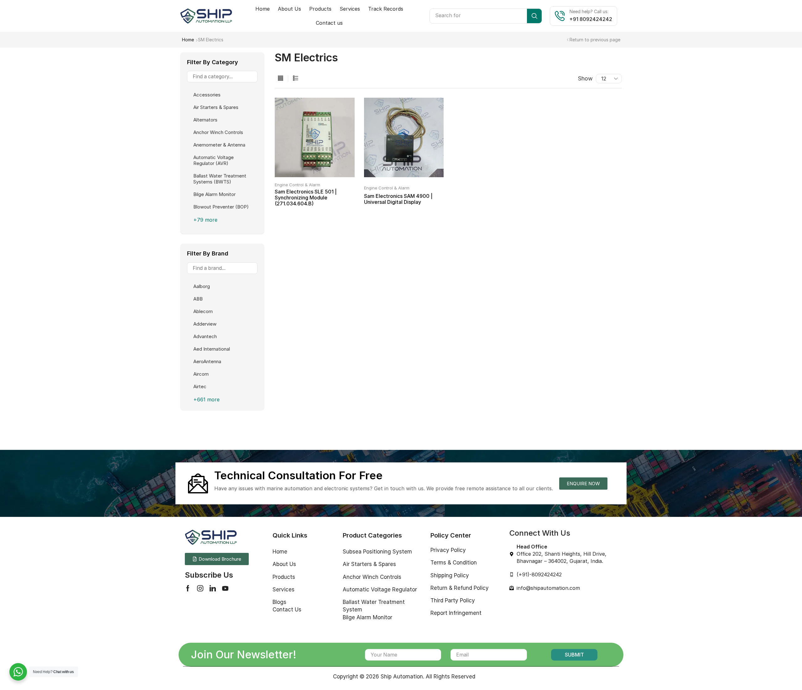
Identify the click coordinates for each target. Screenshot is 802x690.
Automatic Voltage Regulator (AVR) (213, 160)
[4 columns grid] (280, 78)
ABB (198, 299)
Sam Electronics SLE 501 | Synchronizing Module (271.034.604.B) (306, 197)
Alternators (205, 120)
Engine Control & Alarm (297, 184)
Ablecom (203, 311)
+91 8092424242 (591, 19)
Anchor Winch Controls (218, 132)
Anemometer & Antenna (219, 145)
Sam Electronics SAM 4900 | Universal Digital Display (398, 199)
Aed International (211, 349)
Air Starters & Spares (215, 107)
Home (188, 39)
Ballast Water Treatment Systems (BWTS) (219, 179)
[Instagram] (200, 588)
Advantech (205, 336)
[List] (295, 78)
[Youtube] (225, 588)
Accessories (207, 95)
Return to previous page (595, 39)
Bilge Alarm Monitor (214, 194)
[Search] (534, 16)
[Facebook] (188, 588)
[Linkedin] (213, 588)
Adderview (204, 324)
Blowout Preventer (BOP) (221, 207)
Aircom (201, 374)
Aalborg (201, 286)
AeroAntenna (207, 361)
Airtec (199, 386)
